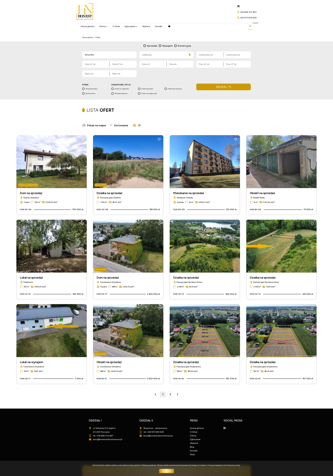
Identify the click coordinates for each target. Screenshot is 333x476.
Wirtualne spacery (121, 93)
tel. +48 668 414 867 (103, 435)
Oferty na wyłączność (149, 93)
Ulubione (146, 26)
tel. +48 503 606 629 (153, 432)
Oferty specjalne (147, 89)
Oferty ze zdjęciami (122, 89)
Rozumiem (166, 471)
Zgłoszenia (195, 439)
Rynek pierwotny (91, 89)
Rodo (192, 454)
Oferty (102, 26)
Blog (192, 447)
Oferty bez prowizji (175, 89)
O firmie (116, 26)
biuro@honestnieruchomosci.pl (107, 439)
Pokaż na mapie (96, 125)
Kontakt (158, 26)
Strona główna (87, 26)
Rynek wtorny (90, 93)
